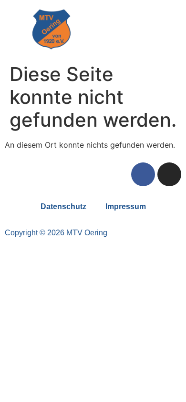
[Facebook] (143, 174)
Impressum (125, 206)
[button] (135, 29)
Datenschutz (63, 206)
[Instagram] (169, 174)
